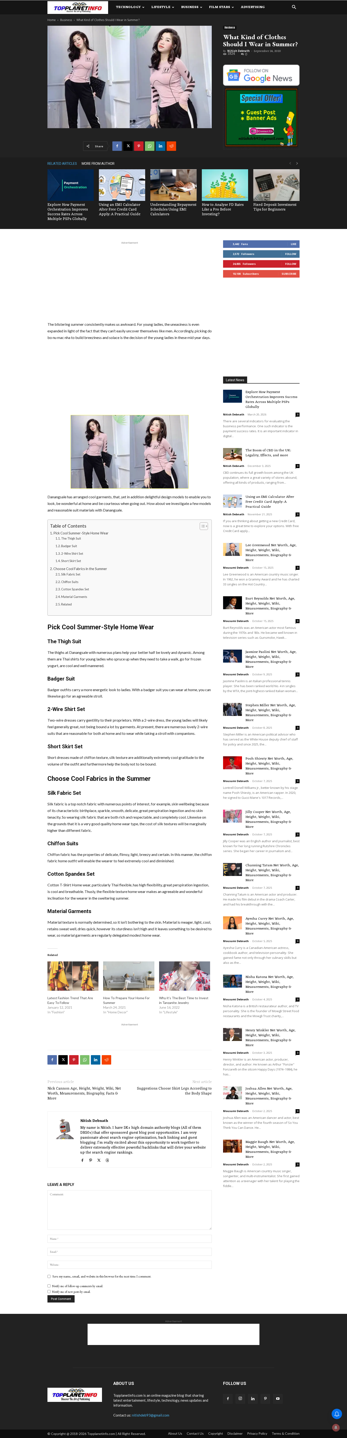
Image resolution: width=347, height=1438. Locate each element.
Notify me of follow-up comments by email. (77, 1286)
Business (190, 7)
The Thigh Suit (71, 538)
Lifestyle (160, 7)
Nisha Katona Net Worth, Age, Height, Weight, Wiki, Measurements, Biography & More (269, 984)
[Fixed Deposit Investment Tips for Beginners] (276, 185)
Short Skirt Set (71, 561)
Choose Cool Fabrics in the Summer (80, 569)
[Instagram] (240, 1399)
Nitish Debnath (238, 51)
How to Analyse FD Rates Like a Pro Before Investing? (223, 210)
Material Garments (74, 597)
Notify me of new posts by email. (71, 1292)
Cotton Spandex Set (75, 589)
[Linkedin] (160, 146)
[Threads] (109, 1160)
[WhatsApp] (149, 146)
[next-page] (297, 163)
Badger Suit (69, 546)
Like (293, 244)
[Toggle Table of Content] (201, 526)
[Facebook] (117, 146)
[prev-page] (290, 163)
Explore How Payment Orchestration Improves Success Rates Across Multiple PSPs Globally (67, 212)
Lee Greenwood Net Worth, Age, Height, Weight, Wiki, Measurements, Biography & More (270, 552)
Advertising (253, 7)
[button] (294, 7)
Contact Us (195, 1433)
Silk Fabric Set (70, 574)
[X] (128, 146)
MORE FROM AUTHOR (98, 163)
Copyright (215, 1433)
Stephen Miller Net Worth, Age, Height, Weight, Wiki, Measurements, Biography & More (270, 712)
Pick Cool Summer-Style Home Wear (81, 533)
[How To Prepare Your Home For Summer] (128, 976)
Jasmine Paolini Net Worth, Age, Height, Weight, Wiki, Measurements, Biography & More (270, 659)
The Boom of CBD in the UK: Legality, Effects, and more (268, 453)
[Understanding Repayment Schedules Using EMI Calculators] (173, 185)
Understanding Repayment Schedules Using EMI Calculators (173, 210)
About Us (175, 1433)
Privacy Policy (257, 1433)
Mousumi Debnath (236, 567)
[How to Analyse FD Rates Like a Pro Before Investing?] (225, 185)
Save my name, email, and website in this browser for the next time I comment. (101, 1276)
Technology (128, 7)
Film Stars (219, 7)
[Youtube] (278, 1399)
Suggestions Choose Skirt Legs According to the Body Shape (174, 1091)
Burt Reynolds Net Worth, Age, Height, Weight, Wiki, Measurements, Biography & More (270, 606)
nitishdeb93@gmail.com (150, 1415)
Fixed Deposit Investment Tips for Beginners (274, 207)
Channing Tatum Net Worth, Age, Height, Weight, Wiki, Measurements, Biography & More (272, 873)
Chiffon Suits (69, 582)
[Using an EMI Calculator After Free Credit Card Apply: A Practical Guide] (122, 185)
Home (51, 20)
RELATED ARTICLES (62, 163)
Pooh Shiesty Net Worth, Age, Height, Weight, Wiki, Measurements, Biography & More (269, 766)
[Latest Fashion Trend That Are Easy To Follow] (72, 976)
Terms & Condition (286, 1433)
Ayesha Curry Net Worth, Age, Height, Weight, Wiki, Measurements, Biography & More (269, 926)
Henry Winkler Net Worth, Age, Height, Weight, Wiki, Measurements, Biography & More (270, 1038)
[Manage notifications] (336, 1427)
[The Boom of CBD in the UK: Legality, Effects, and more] (232, 454)
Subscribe (289, 273)
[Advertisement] (129, 280)
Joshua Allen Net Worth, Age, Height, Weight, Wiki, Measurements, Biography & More (268, 1096)
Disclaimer (235, 1433)
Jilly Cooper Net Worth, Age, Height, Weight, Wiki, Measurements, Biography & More (268, 819)
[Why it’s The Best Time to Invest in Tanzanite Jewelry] (184, 976)
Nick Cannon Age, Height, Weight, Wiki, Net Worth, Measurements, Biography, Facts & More (84, 1093)
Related (66, 604)
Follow (290, 254)
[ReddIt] (171, 146)
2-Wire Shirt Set (72, 553)
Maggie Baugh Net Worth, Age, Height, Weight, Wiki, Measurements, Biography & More (270, 1149)
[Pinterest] (139, 146)
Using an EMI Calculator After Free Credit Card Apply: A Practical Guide (119, 210)
